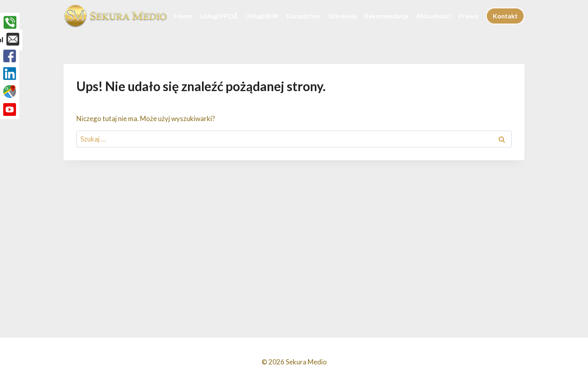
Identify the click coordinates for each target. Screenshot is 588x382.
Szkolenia (342, 16)
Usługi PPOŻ (219, 16)
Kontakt (505, 16)
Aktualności (433, 16)
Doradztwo (303, 16)
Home (183, 16)
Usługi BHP (261, 16)
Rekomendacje (386, 16)
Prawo (468, 16)
